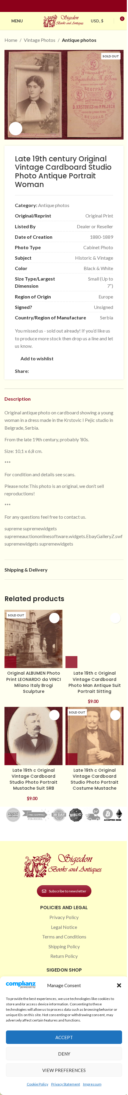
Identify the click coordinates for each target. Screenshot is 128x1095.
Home (10, 40)
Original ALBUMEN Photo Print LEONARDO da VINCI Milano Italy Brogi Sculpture (33, 682)
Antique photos (79, 40)
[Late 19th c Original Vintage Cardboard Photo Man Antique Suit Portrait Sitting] (94, 639)
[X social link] (39, 371)
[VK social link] (82, 371)
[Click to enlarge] (15, 128)
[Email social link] (46, 371)
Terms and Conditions (64, 936)
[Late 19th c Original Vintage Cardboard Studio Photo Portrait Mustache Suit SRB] (33, 736)
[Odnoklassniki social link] (68, 371)
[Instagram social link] (60, 6)
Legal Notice (64, 927)
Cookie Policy (37, 1084)
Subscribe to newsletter (67, 891)
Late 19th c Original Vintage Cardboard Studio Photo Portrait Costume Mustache (94, 779)
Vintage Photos (39, 40)
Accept (64, 1037)
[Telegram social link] (89, 371)
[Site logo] (64, 20)
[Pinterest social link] (67, 6)
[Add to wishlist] (54, 618)
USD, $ (97, 21)
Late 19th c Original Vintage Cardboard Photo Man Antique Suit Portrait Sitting (94, 682)
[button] (119, 985)
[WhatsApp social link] (75, 371)
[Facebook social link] (53, 6)
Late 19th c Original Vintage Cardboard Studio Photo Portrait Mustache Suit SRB (33, 779)
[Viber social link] (96, 371)
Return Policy (64, 956)
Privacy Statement (65, 1084)
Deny (64, 1053)
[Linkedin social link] (74, 6)
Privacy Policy (64, 917)
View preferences (64, 1070)
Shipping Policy (64, 946)
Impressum (92, 1084)
